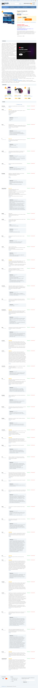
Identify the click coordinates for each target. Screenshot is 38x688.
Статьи (11, 0)
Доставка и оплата (7, 0)
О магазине (18, 0)
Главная (3, 0)
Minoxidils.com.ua (4, 686)
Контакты (14, 0)
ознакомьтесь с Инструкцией (18, 80)
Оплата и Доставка (15, 79)
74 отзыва (22, 12)
